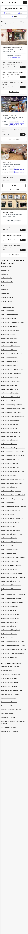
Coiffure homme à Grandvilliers (10, 436)
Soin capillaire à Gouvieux (8, 727)
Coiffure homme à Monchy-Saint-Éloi (12, 518)
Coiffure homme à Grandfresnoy (10, 432)
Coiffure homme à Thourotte (9, 622)
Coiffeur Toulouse (6, 301)
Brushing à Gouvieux (7, 670)
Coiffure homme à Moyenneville (10, 530)
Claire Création (6, 162)
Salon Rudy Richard (8, 212)
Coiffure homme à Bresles (9, 338)
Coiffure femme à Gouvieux (9, 678)
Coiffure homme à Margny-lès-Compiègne (13, 506)
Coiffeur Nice (5, 289)
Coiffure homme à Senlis (8, 610)
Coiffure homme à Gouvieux (9, 682)
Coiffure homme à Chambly (9, 361)
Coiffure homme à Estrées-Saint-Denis (12, 416)
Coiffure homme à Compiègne (10, 393)
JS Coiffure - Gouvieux (9, 115)
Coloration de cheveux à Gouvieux (11, 690)
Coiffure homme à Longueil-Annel (11, 491)
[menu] (2, 2)
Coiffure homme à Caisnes (9, 350)
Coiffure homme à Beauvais (9, 326)
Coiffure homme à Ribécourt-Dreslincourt (13, 577)
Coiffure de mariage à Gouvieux (10, 674)
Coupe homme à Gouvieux (9, 706)
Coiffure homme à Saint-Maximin (11, 598)
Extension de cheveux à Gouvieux (11, 710)
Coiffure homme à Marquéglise (10, 510)
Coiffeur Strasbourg (7, 297)
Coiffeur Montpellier (7, 282)
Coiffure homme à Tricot (8, 626)
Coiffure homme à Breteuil (9, 342)
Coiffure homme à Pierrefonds (10, 549)
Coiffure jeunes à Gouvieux (9, 686)
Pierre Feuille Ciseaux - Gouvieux (12, 47)
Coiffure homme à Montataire (10, 522)
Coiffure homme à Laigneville (10, 459)
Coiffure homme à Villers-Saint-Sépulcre (13, 645)
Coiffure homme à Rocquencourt (11, 585)
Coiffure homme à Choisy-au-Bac (11, 373)
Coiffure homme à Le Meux (9, 475)
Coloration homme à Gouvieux (10, 694)
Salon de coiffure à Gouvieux (9, 731)
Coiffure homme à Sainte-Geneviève (12, 602)
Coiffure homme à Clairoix (9, 385)
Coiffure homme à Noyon (8, 546)
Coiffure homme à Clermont (9, 389)
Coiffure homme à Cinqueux (9, 377)
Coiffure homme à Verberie (9, 638)
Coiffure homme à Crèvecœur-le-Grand (13, 408)
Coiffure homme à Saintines (9, 606)
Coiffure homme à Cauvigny (9, 358)
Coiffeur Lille (5, 270)
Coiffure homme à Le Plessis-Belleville (12, 479)
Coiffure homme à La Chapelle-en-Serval (13, 448)
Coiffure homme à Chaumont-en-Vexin (12, 369)
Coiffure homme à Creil (8, 401)
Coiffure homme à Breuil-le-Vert (10, 346)
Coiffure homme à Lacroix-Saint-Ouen (12, 455)
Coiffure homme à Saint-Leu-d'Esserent (13, 594)
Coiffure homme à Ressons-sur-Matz (12, 573)
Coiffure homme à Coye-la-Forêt (10, 397)
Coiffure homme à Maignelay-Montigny (12, 499)
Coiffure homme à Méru (8, 514)
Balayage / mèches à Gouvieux (10, 666)
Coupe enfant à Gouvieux (8, 698)
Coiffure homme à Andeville (9, 314)
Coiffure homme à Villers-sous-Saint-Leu (13, 649)
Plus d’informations (14, 91)
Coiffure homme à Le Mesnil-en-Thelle (12, 471)
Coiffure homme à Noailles (9, 538)
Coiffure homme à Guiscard (9, 440)
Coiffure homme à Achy (8, 310)
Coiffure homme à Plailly (8, 553)
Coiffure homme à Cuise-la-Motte (11, 412)
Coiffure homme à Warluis (9, 657)
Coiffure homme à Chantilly (9, 365)
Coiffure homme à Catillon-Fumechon (12, 354)
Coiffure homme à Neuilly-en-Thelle (11, 534)
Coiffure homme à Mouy (8, 526)
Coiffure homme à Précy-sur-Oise (11, 565)
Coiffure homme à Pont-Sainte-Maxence (13, 557)
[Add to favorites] (24, 31)
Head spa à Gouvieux (7, 713)
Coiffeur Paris (5, 293)
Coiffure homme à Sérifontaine (10, 614)
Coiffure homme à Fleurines (9, 424)
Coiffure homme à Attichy (8, 318)
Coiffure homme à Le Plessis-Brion (11, 483)
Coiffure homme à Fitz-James (10, 420)
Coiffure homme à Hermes (9, 444)
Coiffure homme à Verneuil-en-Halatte (12, 641)
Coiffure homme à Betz (8, 334)
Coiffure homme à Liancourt (9, 487)
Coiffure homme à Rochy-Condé (10, 581)
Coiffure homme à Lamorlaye (9, 463)
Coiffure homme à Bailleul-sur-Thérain (12, 322)
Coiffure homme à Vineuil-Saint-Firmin (12, 653)
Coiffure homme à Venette (9, 634)
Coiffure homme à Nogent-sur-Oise (11, 542)
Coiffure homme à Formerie (9, 428)
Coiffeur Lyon (5, 274)
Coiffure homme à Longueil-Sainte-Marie (13, 495)
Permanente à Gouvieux (8, 717)
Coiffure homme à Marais (8, 502)
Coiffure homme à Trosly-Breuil (10, 630)
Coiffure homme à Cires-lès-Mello (11, 381)
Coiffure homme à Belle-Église (10, 330)
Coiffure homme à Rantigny (9, 569)
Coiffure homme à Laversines (10, 467)
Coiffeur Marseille (6, 278)
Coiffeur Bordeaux (6, 266)
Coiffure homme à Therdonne (10, 618)
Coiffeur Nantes (6, 286)
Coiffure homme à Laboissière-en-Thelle (13, 452)
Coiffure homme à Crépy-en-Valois (11, 405)
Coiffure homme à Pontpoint (9, 561)
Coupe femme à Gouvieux (9, 702)
